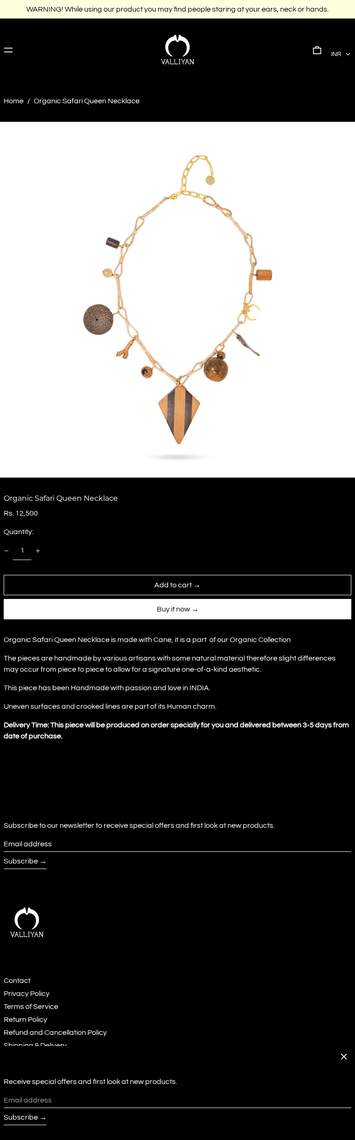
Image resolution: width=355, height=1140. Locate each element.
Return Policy (25, 1019)
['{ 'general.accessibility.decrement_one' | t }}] (6, 550)
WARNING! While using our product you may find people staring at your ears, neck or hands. (177, 9)
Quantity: (18, 531)
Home (14, 101)
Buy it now (173, 609)
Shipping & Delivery (35, 1045)
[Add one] (37, 550)
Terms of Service (31, 1006)
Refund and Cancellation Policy (55, 1032)
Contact (17, 980)
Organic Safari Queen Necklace (87, 101)
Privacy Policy (26, 993)
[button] (317, 49)
